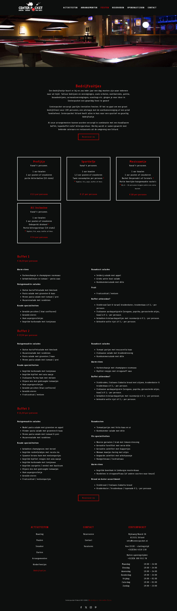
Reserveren (88, 534)
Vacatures (88, 546)
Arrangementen (39, 558)
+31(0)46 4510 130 (137, 549)
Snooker (40, 546)
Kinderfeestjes (40, 564)
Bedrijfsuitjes (39, 570)
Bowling (40, 534)
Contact (88, 540)
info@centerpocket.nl (137, 541)
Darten (39, 552)
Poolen (39, 540)
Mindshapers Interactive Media (100, 600)
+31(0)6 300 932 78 (137, 558)
